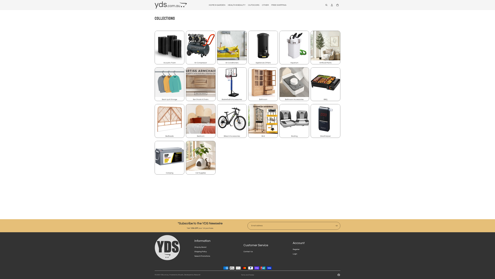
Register (296, 249)
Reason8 (197, 275)
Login (295, 254)
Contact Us (248, 252)
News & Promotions (202, 256)
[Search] (326, 5)
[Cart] (337, 5)
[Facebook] (338, 274)
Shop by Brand (200, 247)
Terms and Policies (247, 275)
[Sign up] (336, 225)
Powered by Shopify (176, 275)
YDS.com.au (164, 275)
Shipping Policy (200, 252)
